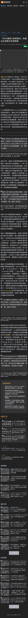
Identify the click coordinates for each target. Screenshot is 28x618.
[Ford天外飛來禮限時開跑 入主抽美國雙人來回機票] (6, 438)
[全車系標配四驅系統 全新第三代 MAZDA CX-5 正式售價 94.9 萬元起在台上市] (5, 585)
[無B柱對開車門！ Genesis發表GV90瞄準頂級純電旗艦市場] (5, 487)
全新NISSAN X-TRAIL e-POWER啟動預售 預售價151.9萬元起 (15, 387)
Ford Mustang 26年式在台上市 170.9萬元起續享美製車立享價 (19, 430)
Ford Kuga (4, 35)
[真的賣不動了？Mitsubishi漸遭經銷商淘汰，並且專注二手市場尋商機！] (5, 510)
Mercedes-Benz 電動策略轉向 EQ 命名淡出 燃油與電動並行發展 (18, 531)
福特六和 (4, 32)
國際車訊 (15, 6)
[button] (26, 2)
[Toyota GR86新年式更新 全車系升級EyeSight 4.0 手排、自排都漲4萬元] (5, 600)
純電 (18, 32)
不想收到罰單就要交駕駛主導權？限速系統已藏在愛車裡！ (18, 478)
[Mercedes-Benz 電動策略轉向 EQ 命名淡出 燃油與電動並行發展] (5, 532)
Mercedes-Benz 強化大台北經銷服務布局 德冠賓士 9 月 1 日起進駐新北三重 (18, 563)
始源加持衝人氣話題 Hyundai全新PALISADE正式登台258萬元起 (14, 407)
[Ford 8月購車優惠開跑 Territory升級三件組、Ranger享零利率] (6, 423)
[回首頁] (7, 2)
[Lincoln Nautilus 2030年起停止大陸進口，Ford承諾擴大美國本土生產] (5, 495)
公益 (14, 32)
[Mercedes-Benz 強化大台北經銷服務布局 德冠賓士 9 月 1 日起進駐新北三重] (5, 563)
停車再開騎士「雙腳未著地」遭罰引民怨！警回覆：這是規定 (18, 546)
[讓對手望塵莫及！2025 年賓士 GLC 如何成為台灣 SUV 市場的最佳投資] (5, 524)
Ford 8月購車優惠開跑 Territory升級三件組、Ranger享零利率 (18, 423)
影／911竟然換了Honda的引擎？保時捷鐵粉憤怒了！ (18, 516)
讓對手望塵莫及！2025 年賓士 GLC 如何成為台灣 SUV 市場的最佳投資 (18, 524)
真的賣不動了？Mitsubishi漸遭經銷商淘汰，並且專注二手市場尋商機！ (18, 509)
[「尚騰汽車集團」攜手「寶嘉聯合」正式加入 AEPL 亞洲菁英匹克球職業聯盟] (5, 593)
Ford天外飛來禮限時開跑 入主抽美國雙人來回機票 (18, 438)
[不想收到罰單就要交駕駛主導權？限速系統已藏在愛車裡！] (5, 479)
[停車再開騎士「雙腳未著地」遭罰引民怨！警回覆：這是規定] (5, 547)
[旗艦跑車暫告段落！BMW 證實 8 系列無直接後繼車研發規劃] (5, 471)
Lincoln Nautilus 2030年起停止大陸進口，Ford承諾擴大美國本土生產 (18, 494)
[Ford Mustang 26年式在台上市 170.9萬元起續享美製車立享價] (6, 431)
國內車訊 (3, 6)
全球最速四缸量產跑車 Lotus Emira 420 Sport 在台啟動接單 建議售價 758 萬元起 (14, 392)
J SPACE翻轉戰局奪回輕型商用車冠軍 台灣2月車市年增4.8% (18, 539)
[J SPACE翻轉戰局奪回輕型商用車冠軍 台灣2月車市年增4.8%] (5, 539)
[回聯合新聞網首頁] (2, 2)
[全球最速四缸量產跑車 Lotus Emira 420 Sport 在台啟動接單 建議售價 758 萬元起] (5, 578)
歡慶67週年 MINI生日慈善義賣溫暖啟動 (15, 397)
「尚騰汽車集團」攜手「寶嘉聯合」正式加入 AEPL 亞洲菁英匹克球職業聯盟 (18, 592)
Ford (9, 32)
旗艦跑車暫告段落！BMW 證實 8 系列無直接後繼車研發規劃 (18, 471)
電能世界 (22, 6)
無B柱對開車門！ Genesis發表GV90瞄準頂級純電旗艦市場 (18, 487)
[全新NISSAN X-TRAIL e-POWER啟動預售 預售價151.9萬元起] (5, 571)
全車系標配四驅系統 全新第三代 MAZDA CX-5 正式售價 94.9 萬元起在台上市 (18, 585)
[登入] (24, 2)
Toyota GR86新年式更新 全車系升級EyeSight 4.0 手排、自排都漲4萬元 (18, 600)
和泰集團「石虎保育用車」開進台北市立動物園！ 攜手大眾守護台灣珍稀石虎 (14, 402)
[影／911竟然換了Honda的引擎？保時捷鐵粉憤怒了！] (5, 517)
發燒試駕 (9, 6)
